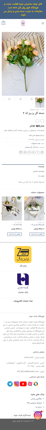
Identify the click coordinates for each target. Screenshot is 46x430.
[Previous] (40, 63)
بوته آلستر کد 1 (17, 225)
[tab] (23, 166)
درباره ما (39, 407)
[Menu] (42, 23)
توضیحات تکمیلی (38, 171)
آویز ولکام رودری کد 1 (37, 225)
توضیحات (41, 167)
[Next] (4, 63)
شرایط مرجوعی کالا (34, 402)
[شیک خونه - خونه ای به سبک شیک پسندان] (23, 23)
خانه (43, 109)
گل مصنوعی (28, 147)
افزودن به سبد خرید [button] (36, 234)
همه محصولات (34, 109)
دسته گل (35, 147)
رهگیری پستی (36, 398)
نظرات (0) (41, 176)
